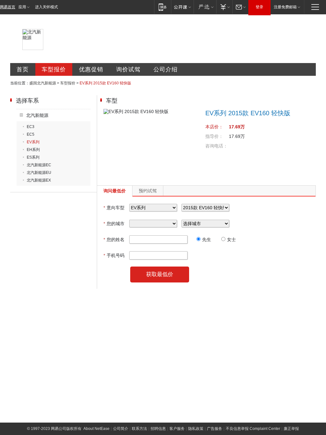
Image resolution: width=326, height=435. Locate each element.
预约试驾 (148, 190)
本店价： (214, 126)
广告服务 (214, 428)
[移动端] (162, 7)
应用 (22, 7)
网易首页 (7, 7)
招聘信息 (158, 428)
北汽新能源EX (39, 180)
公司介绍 (165, 69)
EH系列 (33, 149)
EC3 (30, 127)
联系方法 (139, 428)
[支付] (224, 7)
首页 (23, 69)
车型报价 (54, 69)
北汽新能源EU (39, 172)
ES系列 (33, 157)
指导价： (214, 136)
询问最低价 (114, 190)
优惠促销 (91, 69)
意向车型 (113, 207)
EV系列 (33, 142)
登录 (259, 7)
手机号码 (113, 255)
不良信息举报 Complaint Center (253, 428)
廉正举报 (291, 428)
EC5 (30, 134)
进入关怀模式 (46, 7)
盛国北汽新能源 (42, 83)
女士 (231, 239)
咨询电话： (216, 145)
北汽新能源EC (39, 165)
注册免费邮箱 (285, 7)
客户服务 (177, 428)
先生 (206, 239)
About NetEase (96, 428)
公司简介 (120, 428)
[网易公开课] (182, 7)
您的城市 (113, 223)
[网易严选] (205, 7)
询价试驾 (128, 69)
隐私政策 (195, 428)
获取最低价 (159, 274)
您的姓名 (113, 239)
